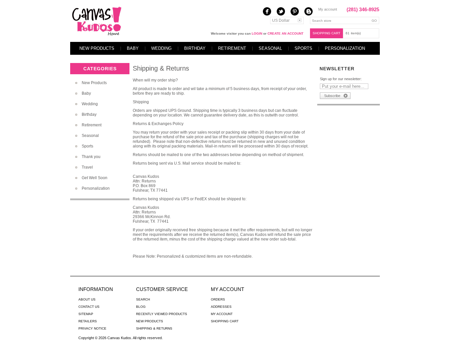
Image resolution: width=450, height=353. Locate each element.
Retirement (232, 48)
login (257, 33)
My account (327, 9)
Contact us (88, 306)
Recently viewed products (161, 314)
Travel (87, 167)
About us (87, 299)
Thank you (91, 156)
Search (143, 299)
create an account (285, 33)
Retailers (87, 321)
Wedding (161, 48)
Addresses (221, 306)
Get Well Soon (94, 178)
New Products (96, 48)
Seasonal (270, 48)
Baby (133, 48)
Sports (303, 48)
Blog (141, 306)
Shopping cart (326, 33)
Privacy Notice (92, 328)
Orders (218, 299)
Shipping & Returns (154, 328)
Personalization (345, 48)
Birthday (195, 48)
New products (149, 321)
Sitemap (85, 314)
